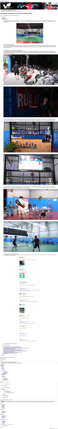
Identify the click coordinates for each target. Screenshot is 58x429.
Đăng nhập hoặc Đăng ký (4, 1)
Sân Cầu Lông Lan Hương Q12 (7, 351)
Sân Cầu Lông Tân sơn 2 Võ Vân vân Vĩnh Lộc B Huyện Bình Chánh (12, 350)
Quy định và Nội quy (4, 425)
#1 (2, 354)
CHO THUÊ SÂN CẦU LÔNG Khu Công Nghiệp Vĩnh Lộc (11, 349)
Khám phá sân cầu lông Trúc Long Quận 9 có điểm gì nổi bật (11, 347)
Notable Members (5, 378)
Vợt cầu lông (3, 421)
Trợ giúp (3, 417)
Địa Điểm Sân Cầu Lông (8, 15)
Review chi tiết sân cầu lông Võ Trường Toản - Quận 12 (10, 346)
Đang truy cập (5, 379)
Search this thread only (8, 391)
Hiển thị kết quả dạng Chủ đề (10, 392)
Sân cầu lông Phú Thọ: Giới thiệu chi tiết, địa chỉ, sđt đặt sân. (11, 352)
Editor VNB (15, 15)
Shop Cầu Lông (4, 411)
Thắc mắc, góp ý (4, 416)
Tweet (1, 360)
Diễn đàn (3, 368)
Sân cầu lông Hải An (6, 20)
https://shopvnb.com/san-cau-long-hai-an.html (11, 343)
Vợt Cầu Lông (4, 412)
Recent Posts (5, 372)
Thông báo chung (4, 415)
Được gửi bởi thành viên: (4, 385)
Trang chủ (3, 367)
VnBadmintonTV (4, 374)
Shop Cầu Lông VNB (4, 373)
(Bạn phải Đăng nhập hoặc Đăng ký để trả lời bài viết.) (7, 357)
